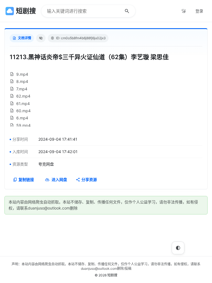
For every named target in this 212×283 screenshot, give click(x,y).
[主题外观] (183, 11)
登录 (199, 11)
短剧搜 (112, 275)
